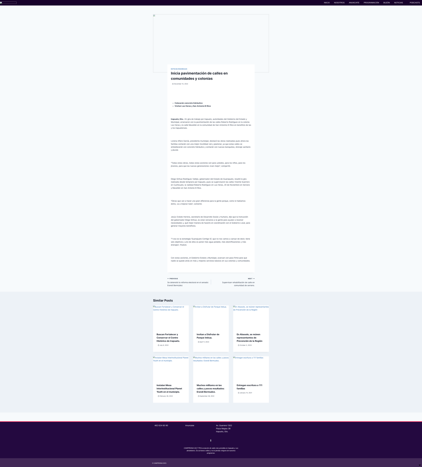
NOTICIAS (398, 3)
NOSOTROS (339, 3)
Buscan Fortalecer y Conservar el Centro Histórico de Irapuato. (168, 337)
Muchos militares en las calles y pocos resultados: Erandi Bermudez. (211, 388)
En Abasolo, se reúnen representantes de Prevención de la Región (249, 337)
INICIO (327, 3)
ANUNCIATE (354, 3)
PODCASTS (415, 3)
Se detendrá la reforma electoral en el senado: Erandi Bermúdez (188, 282)
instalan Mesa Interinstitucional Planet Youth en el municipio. (169, 388)
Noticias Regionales (179, 69)
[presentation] (171, 317)
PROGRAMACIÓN (371, 3)
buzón (386, 3)
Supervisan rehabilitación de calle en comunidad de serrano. (238, 282)
